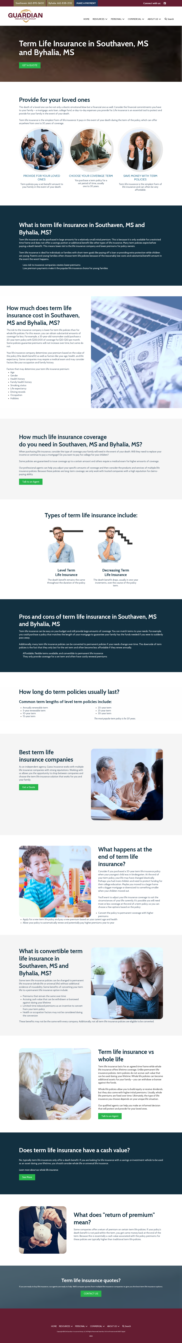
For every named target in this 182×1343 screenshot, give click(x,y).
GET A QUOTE (29, 65)
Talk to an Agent (30, 481)
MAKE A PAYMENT (86, 3)
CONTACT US (91, 1293)
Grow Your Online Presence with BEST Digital (112, 1331)
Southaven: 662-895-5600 (30, 3)
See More (27, 1177)
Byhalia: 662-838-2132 (60, 3)
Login (91, 1336)
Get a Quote (28, 787)
